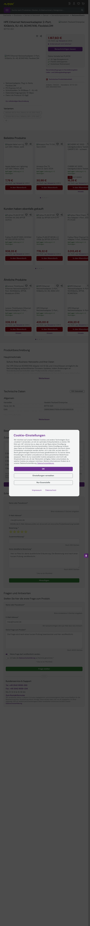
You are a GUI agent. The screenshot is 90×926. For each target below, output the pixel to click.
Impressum (37, 490)
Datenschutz (50, 490)
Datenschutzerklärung (45, 463)
